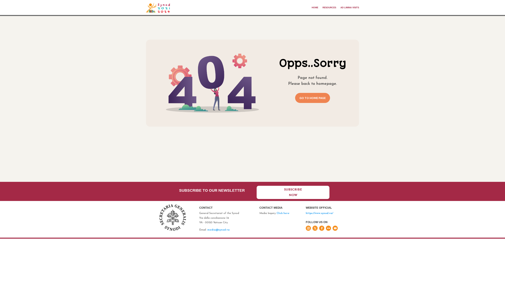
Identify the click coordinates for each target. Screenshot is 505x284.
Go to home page (312, 98)
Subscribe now (293, 192)
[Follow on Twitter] (315, 228)
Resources (329, 7)
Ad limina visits (349, 7)
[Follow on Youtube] (335, 228)
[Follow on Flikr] (328, 228)
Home (315, 7)
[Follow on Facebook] (321, 228)
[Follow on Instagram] (308, 228)
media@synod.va (218, 230)
